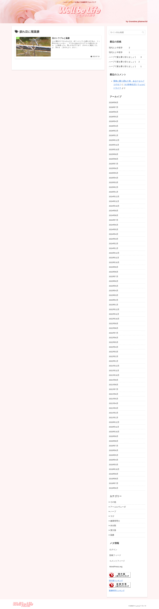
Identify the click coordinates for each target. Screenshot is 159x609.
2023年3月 (113, 295)
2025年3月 (113, 182)
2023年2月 (113, 300)
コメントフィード (117, 561)
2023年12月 (114, 253)
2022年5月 (113, 342)
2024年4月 (113, 234)
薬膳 (112, 535)
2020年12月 (114, 422)
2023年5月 (113, 286)
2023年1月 (113, 305)
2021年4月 (113, 403)
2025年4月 (113, 178)
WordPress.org (115, 567)
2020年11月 (114, 427)
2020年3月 (113, 464)
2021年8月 (113, 385)
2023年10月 (114, 262)
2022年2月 (113, 356)
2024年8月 (113, 215)
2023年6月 (113, 281)
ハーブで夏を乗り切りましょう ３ (125, 57)
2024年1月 (113, 248)
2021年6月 (113, 394)
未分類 (113, 525)
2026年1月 (113, 135)
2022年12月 (114, 309)
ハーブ (113, 511)
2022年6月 (113, 338)
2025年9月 (113, 154)
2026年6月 (113, 112)
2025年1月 (113, 192)
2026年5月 (113, 117)
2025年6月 (113, 168)
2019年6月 (113, 488)
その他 (113, 502)
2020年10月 (114, 432)
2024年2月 (113, 243)
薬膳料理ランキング (116, 590)
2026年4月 (113, 121)
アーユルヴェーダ (118, 507)
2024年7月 (113, 220)
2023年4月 (113, 290)
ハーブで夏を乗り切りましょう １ (125, 66)
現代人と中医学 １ (119, 52)
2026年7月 (113, 107)
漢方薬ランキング (116, 580)
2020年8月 (113, 441)
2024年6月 (113, 225)
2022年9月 (113, 323)
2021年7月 (113, 389)
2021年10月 (114, 375)
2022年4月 (113, 347)
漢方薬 (113, 530)
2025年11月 (114, 145)
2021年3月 (113, 408)
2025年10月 (114, 149)
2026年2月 (113, 131)
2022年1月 (113, 361)
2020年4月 (113, 460)
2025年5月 (113, 173)
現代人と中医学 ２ (119, 48)
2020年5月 (113, 455)
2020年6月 (113, 450)
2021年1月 (113, 417)
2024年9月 (113, 211)
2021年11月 (114, 370)
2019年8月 (113, 479)
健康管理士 (115, 521)
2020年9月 (113, 436)
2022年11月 (114, 314)
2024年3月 (113, 239)
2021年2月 (113, 413)
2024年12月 (114, 196)
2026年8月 (113, 102)
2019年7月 (113, 483)
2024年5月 (113, 229)
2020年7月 (113, 446)
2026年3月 (113, 126)
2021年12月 (114, 366)
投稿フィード (115, 555)
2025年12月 (114, 140)
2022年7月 (113, 333)
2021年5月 (113, 399)
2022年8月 (113, 328)
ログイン (113, 550)
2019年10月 (114, 469)
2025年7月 (113, 164)
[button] (143, 32)
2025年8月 (113, 159)
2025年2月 (113, 187)
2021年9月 (113, 380)
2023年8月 (113, 272)
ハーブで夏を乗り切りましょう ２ (124, 62)
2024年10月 (114, 206)
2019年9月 (113, 474)
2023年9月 (113, 267)
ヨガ (112, 516)
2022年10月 (114, 319)
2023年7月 (113, 276)
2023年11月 (114, 258)
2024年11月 (114, 201)
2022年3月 (113, 352)
